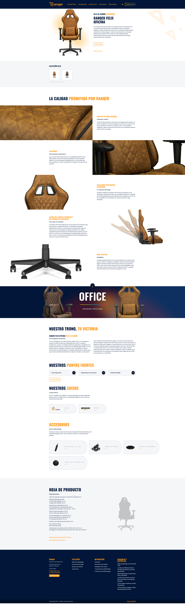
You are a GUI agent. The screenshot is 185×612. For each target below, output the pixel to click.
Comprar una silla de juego (103, 571)
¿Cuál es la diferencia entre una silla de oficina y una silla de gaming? (126, 569)
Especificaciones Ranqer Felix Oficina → (61, 537)
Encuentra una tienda (101, 564)
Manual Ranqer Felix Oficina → (58, 540)
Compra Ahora (54, 379)
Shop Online (98, 44)
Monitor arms (93, 4)
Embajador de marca (101, 567)
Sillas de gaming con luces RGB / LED (126, 564)
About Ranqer (113, 4)
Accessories (102, 4)
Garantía (97, 562)
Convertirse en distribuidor (103, 569)
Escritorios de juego (78, 564)
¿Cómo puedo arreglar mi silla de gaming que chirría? (126, 588)
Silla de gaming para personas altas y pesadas (126, 574)
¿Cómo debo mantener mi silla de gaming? (126, 584)
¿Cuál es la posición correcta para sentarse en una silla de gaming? (126, 579)
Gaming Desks (82, 4)
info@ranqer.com (54, 571)
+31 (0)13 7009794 (54, 573)
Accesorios (75, 569)
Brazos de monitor (77, 567)
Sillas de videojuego (78, 562)
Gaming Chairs (71, 4)
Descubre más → (99, 51)
